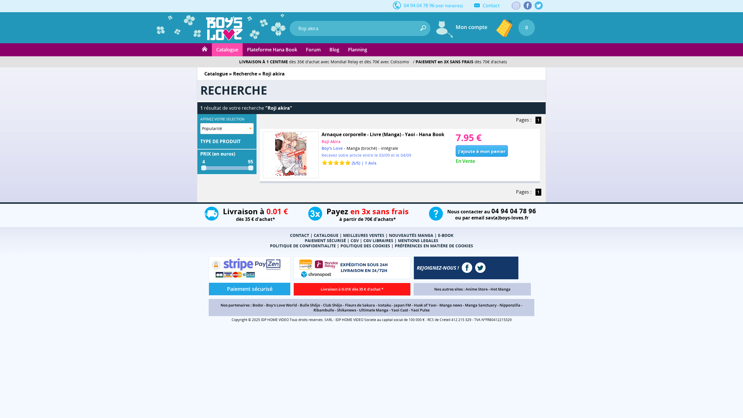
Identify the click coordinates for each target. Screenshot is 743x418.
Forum (313, 49)
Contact (491, 5)
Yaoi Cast (399, 310)
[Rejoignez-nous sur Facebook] (528, 5)
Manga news (450, 305)
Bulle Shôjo (310, 305)
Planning (357, 49)
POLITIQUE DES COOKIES (365, 245)
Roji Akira (331, 141)
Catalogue (227, 49)
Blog (334, 49)
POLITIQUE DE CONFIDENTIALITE (303, 245)
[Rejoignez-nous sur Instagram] (516, 6)
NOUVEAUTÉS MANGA (411, 235)
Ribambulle (323, 310)
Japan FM (402, 305)
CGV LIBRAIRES (378, 240)
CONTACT (299, 235)
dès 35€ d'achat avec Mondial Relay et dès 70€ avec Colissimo (324, 61)
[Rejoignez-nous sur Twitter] (539, 5)
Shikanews (346, 310)
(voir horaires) (449, 5)
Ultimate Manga (373, 310)
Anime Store (477, 289)
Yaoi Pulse (420, 310)
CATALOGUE (326, 235)
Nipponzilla (509, 305)
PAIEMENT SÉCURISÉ (325, 240)
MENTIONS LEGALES (418, 240)
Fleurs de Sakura (360, 305)
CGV (355, 240)
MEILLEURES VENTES (363, 235)
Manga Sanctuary (481, 305)
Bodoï (258, 305)
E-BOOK (445, 235)
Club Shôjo (332, 305)
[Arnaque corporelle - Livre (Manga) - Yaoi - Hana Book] (290, 155)
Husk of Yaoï (425, 305)
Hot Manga (500, 289)
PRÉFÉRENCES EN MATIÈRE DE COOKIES (434, 245)
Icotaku (384, 305)
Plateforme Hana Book (272, 49)
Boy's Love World (281, 305)
